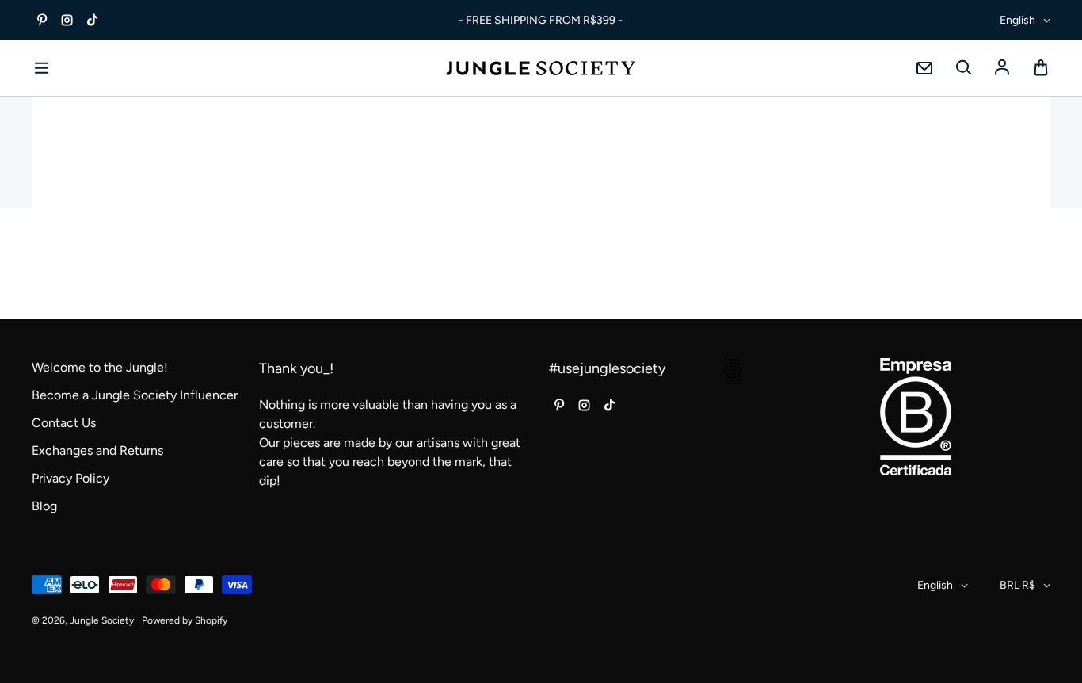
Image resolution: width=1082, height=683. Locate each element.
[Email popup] (924, 68)
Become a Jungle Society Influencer (135, 395)
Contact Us (64, 422)
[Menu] (41, 68)
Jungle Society (102, 620)
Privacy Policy (70, 478)
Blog (44, 505)
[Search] (963, 68)
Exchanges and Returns (97, 450)
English (1017, 20)
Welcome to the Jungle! (100, 367)
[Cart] (1040, 68)
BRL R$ (1017, 585)
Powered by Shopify (184, 620)
